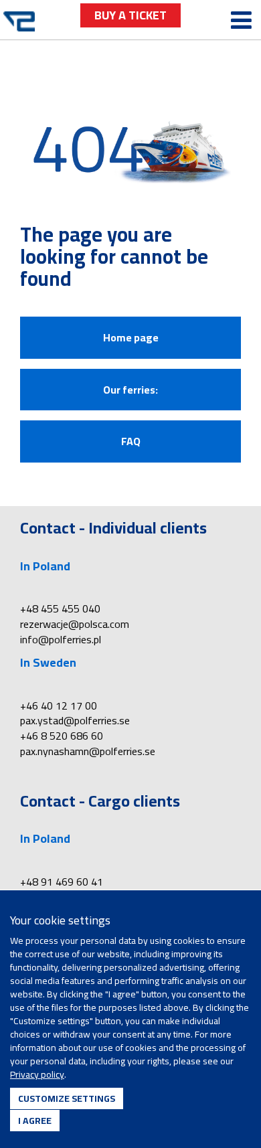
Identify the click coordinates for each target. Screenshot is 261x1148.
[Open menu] (241, 20)
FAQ (131, 441)
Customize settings (66, 1098)
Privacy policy (37, 1074)
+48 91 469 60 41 (61, 882)
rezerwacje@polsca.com (74, 624)
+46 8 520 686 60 (61, 736)
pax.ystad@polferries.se (75, 720)
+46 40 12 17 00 (58, 705)
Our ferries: (130, 390)
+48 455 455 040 (60, 608)
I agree (35, 1120)
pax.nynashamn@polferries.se (87, 751)
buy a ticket (130, 15)
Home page (131, 337)
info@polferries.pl (60, 639)
